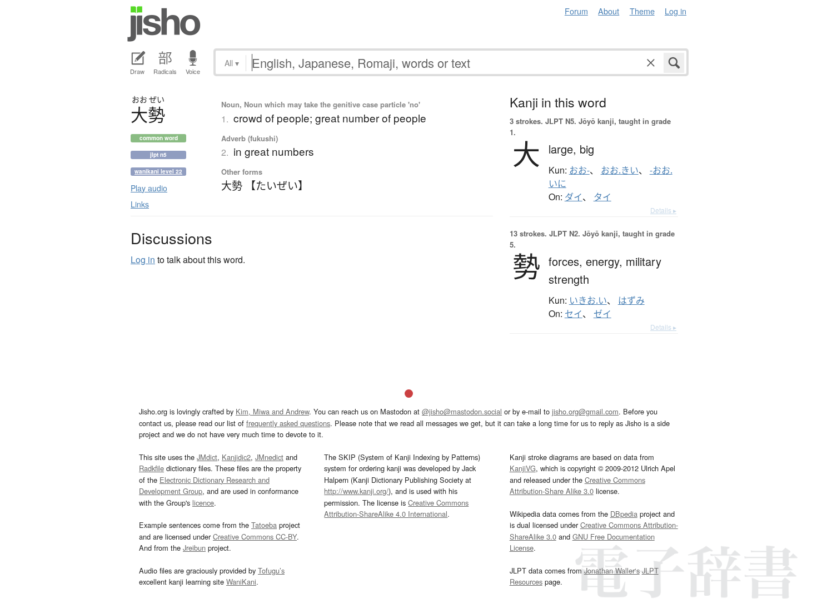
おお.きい (620, 170)
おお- (579, 170)
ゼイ (602, 314)
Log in (675, 11)
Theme (642, 11)
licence (203, 502)
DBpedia (623, 513)
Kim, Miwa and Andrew (272, 411)
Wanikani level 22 (158, 171)
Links (140, 204)
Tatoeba (264, 525)
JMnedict (269, 457)
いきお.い (588, 300)
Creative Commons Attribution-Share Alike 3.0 (577, 485)
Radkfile (151, 468)
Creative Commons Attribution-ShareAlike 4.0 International (396, 508)
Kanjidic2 (236, 457)
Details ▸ (663, 210)
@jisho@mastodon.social (462, 411)
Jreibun (194, 547)
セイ (573, 314)
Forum (576, 11)
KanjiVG (523, 468)
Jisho (164, 24)
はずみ (631, 300)
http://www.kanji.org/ (356, 491)
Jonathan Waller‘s (612, 570)
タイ (602, 197)
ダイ (573, 197)
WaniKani (241, 581)
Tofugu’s (271, 570)
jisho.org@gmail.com (585, 411)
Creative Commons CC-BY (255, 536)
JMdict (207, 457)
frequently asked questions (288, 423)
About (608, 11)
